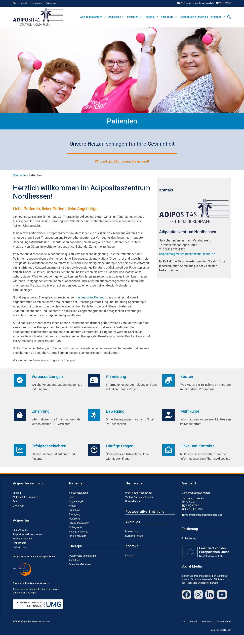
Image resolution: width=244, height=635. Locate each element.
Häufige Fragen (119, 446)
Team (16, 501)
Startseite (19, 175)
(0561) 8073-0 (224, 3)
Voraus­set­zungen (47, 376)
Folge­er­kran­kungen (23, 538)
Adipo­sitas (114, 16)
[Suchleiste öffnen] (229, 17)
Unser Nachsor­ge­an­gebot (138, 492)
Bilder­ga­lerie (75, 527)
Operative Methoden (80, 564)
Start (15, 3)
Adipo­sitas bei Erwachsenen (27, 534)
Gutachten (74, 560)
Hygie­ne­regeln (76, 501)
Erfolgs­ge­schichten (49, 446)
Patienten (132, 16)
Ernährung (40, 411)
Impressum (37, 3)
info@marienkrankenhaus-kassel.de (196, 3)
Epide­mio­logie (20, 530)
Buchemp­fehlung (134, 535)
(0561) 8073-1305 (173, 249)
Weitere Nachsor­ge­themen (139, 497)
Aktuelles (215, 16)
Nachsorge (167, 16)
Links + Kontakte (77, 536)
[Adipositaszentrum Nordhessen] (39, 17)
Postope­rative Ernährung (193, 16)
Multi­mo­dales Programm (26, 497)
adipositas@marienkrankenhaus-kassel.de (187, 254)
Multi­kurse (189, 411)
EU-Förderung (189, 538)
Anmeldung (116, 376)
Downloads (19, 505)
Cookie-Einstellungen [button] (221, 630)
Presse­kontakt (133, 531)
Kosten (186, 376)
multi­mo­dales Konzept (90, 297)
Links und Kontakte (197, 446)
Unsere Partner (133, 501)
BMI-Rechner (20, 547)
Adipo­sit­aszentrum (91, 16)
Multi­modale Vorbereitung (82, 555)
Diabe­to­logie (19, 543)
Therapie (149, 16)
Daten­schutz (52, 3)
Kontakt (24, 3)
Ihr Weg (17, 492)
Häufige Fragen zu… (79, 531)
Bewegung (115, 411)
